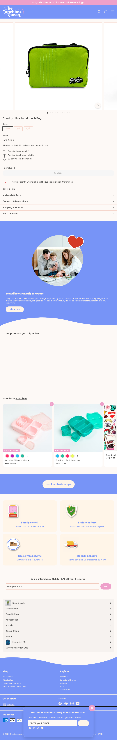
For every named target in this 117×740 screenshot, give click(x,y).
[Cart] (105, 11)
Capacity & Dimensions (15, 201)
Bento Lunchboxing (68, 680)
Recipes (63, 683)
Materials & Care (12, 195)
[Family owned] (13, 511)
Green (7, 128)
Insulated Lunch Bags (12, 683)
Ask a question (10, 213)
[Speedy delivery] (71, 544)
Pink (18, 128)
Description (9, 188)
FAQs (62, 686)
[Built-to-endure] (71, 511)
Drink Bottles (8, 680)
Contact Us (65, 689)
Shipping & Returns (13, 207)
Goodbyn (21, 398)
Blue (28, 128)
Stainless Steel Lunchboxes (14, 686)
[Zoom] (98, 105)
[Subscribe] (83, 723)
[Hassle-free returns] (13, 544)
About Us (15, 309)
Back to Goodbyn (61, 484)
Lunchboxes (8, 677)
